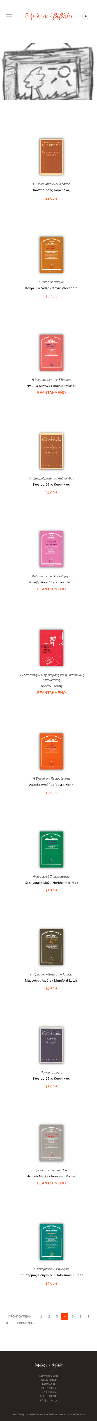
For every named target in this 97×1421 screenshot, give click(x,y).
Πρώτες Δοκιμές (51, 1072)
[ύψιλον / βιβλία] (48, 16)
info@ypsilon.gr (48, 1400)
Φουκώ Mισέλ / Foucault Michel (51, 386)
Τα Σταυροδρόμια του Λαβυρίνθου (51, 478)
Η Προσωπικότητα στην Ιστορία (51, 974)
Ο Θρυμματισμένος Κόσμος (51, 184)
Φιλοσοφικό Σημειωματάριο (51, 876)
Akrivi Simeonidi (37, 1414)
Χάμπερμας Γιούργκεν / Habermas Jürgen (51, 1275)
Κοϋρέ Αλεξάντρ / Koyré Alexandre (51, 288)
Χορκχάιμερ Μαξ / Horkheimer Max (51, 882)
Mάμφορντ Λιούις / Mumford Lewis (51, 980)
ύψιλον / (48, 1379)
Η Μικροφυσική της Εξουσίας (51, 379)
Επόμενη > (26, 1323)
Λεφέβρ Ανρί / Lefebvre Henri (51, 582)
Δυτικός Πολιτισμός (51, 282)
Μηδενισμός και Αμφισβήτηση (52, 576)
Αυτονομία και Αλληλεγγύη (51, 1269)
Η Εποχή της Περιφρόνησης (51, 778)
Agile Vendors (77, 1414)
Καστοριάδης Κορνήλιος (51, 190)
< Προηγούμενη (18, 1316)
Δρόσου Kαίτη (51, 686)
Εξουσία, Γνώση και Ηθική (51, 1170)
